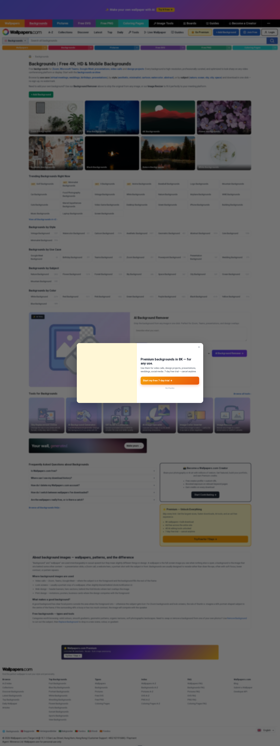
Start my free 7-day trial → (157, 380)
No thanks (169, 388)
